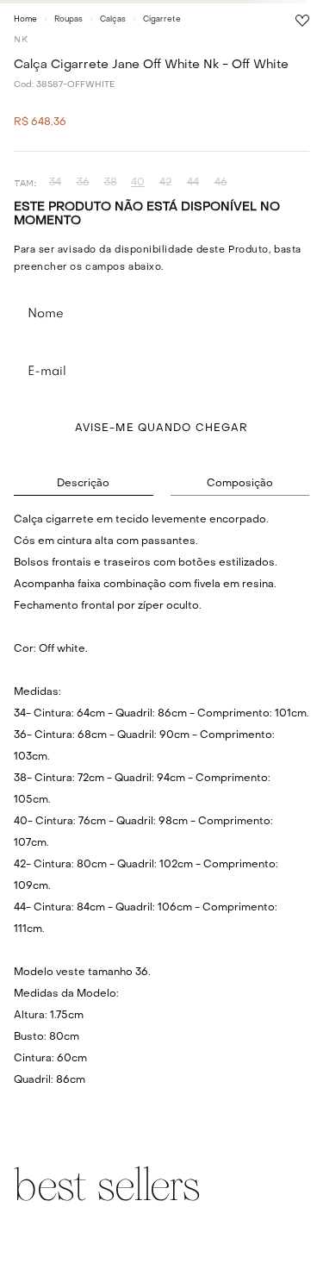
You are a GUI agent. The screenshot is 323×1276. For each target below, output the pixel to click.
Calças (113, 19)
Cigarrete (162, 19)
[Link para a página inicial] (25, 19)
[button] (55, 183)
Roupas (68, 19)
